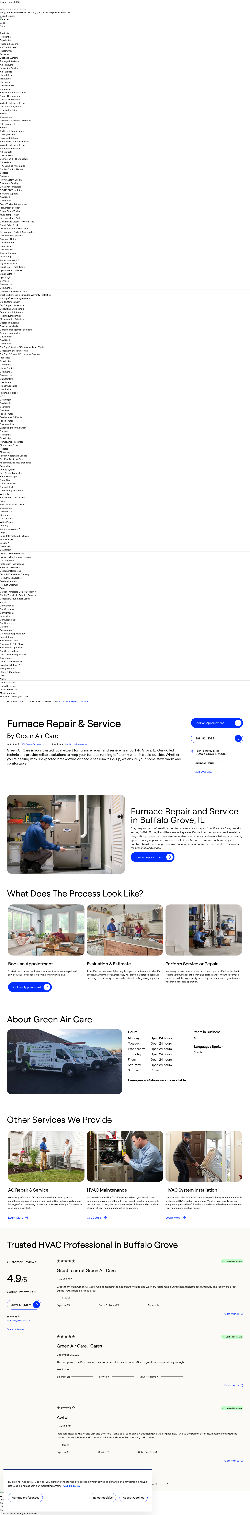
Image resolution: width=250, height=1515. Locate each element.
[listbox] (125, 948)
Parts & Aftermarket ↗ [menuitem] (11, 148)
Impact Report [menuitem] (7, 637)
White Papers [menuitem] (6, 521)
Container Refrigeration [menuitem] (11, 235)
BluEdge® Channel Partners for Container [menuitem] (21, 354)
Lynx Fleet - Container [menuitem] (11, 270)
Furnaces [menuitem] (4, 54)
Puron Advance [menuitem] (7, 483)
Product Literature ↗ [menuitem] (10, 567)
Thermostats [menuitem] (6, 155)
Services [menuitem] (4, 280)
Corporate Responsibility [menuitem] (12, 633)
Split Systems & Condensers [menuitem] (14, 141)
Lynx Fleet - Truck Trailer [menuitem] (12, 266)
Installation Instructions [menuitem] (12, 563)
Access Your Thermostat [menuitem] (12, 497)
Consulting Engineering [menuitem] (12, 308)
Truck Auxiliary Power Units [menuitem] (14, 228)
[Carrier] (125, 20)
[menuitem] (5, 36)
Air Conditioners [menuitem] (8, 47)
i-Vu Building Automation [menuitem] (12, 165)
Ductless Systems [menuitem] (9, 57)
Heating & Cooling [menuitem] (9, 43)
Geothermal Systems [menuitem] (10, 106)
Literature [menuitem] (5, 514)
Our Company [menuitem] (7, 612)
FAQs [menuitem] (2, 500)
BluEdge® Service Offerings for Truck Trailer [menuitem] (22, 347)
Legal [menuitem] (3, 532)
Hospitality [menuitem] (5, 389)
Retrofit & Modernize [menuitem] (10, 315)
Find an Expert (7, 696)
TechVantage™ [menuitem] (7, 630)
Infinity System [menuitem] (7, 469)
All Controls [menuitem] (6, 151)
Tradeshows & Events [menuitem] (11, 417)
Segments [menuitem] (5, 406)
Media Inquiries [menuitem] (7, 692)
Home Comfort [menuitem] (7, 368)
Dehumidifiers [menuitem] (7, 85)
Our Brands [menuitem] (6, 623)
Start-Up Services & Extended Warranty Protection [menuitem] (25, 294)
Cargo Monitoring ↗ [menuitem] (10, 259)
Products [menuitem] (4, 33)
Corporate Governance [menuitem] (11, 661)
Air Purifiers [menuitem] (6, 71)
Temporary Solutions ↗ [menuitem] (11, 312)
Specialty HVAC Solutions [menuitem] (13, 92)
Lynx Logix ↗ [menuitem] (6, 277)
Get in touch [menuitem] (6, 336)
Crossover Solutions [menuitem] (10, 99)
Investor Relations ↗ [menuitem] (10, 664)
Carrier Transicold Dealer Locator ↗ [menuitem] (18, 591)
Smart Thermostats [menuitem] (10, 95)
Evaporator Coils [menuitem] (8, 109)
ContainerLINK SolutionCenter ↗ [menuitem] (16, 598)
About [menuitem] (3, 602)
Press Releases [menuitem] (7, 685)
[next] (168, 1484)
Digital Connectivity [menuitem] (10, 301)
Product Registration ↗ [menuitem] (11, 490)
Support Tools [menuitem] (7, 486)
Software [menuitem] (4, 176)
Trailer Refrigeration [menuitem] (10, 207)
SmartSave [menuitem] (5, 479)
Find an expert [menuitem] (7, 539)
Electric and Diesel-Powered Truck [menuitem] (17, 221)
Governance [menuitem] (6, 657)
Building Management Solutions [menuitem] (16, 329)
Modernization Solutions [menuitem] (12, 319)
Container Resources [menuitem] (10, 570)
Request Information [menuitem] (10, 333)
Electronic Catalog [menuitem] (9, 183)
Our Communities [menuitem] (9, 650)
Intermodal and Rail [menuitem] (10, 218)
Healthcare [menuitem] (5, 382)
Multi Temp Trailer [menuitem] (9, 214)
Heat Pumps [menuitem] (6, 50)
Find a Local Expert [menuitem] (10, 445)
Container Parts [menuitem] (8, 249)
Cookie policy (71, 1485)
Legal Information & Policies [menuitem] (14, 535)
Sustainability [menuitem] (7, 424)
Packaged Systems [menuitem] (9, 61)
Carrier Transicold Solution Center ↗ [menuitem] (18, 595)
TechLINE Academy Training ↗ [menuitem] (15, 574)
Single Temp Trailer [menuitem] (10, 211)
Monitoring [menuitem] (5, 256)
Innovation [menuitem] (5, 616)
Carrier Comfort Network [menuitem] (12, 169)
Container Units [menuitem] (8, 238)
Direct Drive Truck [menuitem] (9, 225)
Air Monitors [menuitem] (6, 88)
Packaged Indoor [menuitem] (8, 134)
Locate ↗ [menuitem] (4, 542)
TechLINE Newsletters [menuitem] (11, 577)
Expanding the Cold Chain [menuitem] (13, 427)
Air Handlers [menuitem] (6, 64)
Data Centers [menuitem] (6, 378)
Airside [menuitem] (3, 127)
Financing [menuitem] (5, 452)
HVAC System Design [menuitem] (11, 179)
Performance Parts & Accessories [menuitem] (17, 231)
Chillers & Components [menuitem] (12, 130)
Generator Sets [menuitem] (7, 242)
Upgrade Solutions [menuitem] (9, 322)
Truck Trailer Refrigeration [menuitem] (13, 204)
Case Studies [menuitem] (6, 518)
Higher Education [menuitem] (9, 385)
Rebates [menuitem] (4, 448)
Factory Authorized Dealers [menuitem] (13, 455)
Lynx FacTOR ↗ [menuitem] (8, 273)
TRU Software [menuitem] (7, 560)
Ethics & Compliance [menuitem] (10, 671)
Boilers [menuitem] (3, 113)
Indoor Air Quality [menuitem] (9, 68)
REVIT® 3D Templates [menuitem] (11, 190)
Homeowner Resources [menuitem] (11, 441)
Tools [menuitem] (2, 588)
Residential (5, 40)
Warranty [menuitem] (4, 493)
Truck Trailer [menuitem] (6, 413)
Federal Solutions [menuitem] (9, 392)
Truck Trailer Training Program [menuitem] (15, 556)
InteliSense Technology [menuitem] (12, 472)
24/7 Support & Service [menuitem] (12, 305)
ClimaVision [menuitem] (6, 162)
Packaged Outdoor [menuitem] (9, 137)
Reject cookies (103, 1497)
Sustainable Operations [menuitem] (12, 647)
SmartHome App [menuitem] (8, 476)
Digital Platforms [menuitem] (8, 263)
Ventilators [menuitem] (5, 78)
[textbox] (187, 838)
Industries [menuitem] (5, 357)
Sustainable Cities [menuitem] (9, 640)
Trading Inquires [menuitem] (8, 581)
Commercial (6, 120)
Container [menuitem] (5, 410)
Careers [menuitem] (4, 626)
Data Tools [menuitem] (5, 245)
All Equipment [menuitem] (7, 123)
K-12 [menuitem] (2, 396)
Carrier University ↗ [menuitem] (10, 528)
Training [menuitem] (4, 525)
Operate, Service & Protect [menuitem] (13, 291)
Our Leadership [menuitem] (8, 619)
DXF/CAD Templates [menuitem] (10, 186)
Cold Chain (5, 200)
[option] (46, 948)
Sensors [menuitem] (4, 172)
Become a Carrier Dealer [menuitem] (12, 504)
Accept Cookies (133, 1497)
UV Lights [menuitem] (5, 82)
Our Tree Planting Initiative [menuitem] (13, 654)
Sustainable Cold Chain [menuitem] (12, 643)
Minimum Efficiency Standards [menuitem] (15, 462)
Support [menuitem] (4, 431)
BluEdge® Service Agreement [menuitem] (15, 298)
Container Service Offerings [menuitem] (14, 350)
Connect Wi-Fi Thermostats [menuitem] (14, 158)
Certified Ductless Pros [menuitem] (11, 459)
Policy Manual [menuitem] (7, 668)
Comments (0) (233, 1313)
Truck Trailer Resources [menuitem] (12, 553)
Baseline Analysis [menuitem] (9, 326)
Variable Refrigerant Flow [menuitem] (12, 102)
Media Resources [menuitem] (8, 689)
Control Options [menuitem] (8, 252)
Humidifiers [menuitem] (6, 75)
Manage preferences (25, 1497)
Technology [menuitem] (6, 466)
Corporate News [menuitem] (8, 682)
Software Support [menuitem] (9, 193)
